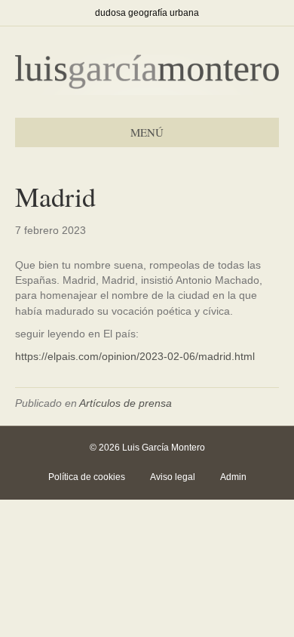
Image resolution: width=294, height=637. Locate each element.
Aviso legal (172, 477)
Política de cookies (86, 477)
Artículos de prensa (125, 403)
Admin (233, 477)
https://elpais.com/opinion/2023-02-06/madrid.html (135, 356)
